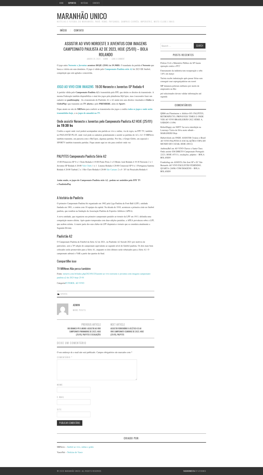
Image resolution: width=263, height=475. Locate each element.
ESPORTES (72, 3)
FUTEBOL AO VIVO (74, 283)
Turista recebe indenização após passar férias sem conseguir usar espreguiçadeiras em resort (181, 80)
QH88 (163, 113)
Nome (60, 384)
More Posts (79, 310)
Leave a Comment (118, 58)
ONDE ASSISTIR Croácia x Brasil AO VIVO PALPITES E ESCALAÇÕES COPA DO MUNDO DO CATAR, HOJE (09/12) (183, 140)
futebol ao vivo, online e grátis (80, 446)
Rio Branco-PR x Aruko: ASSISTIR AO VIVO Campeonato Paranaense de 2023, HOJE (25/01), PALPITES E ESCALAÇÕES (84, 331)
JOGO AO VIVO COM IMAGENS (75, 86)
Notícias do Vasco (75, 452)
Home (61, 3)
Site (59, 409)
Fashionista (189, 471)
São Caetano (112, 169)
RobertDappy (166, 127)
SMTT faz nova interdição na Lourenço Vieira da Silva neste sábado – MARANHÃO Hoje (180, 130)
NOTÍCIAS (84, 3)
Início (63, 30)
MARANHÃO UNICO (82, 15)
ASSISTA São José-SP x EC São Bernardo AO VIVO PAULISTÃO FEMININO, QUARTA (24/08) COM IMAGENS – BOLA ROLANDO (181, 167)
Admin (105, 58)
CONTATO (96, 3)
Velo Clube (87, 165)
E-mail (60, 397)
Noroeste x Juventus (77, 65)
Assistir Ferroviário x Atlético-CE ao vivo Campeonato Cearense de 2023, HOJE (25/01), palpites (127, 331)
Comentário (64, 357)
